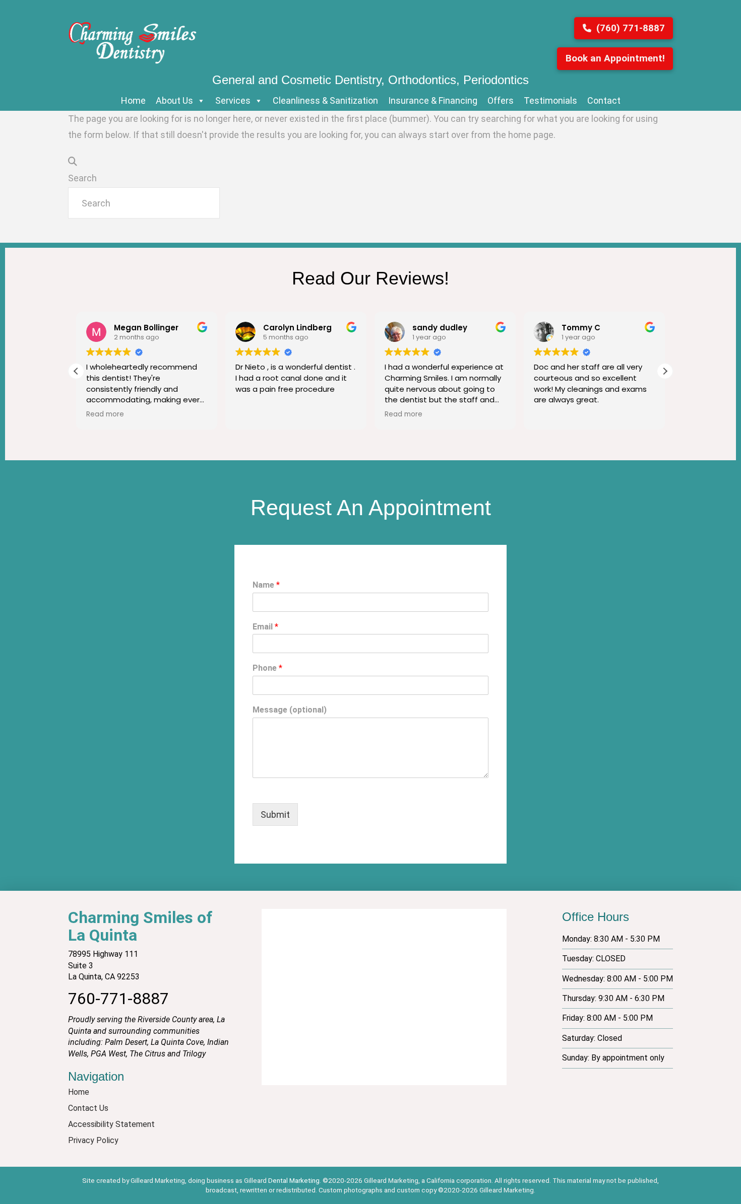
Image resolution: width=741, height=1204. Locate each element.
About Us (174, 100)
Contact (604, 100)
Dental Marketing (294, 1180)
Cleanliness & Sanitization (325, 100)
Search (82, 178)
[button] (664, 371)
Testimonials (550, 100)
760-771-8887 (118, 998)
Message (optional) (290, 710)
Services (233, 100)
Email (265, 626)
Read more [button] (105, 414)
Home (133, 100)
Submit (275, 814)
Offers (500, 100)
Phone (267, 668)
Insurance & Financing (432, 100)
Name (266, 585)
